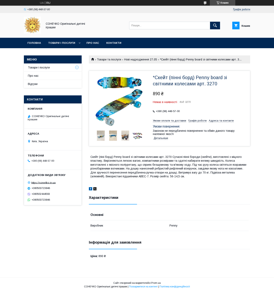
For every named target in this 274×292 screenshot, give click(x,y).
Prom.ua (156, 283)
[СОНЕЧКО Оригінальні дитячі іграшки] (32, 32)
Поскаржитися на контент (143, 286)
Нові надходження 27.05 (140, 59)
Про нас (92, 42)
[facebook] (90, 189)
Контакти (113, 42)
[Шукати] (215, 25)
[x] (94, 189)
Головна (34, 42)
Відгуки (33, 84)
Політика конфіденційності (174, 286)
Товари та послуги (109, 59)
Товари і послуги (61, 42)
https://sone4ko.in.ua (43, 182)
